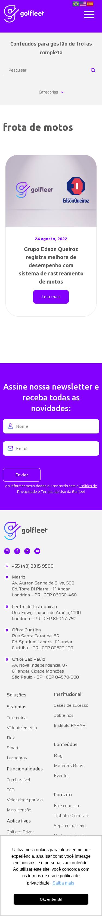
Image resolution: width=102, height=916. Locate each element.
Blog (58, 755)
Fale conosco (66, 805)
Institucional (67, 694)
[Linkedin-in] (27, 551)
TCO (11, 789)
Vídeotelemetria (22, 727)
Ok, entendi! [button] (51, 899)
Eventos (62, 775)
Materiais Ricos (68, 765)
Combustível (18, 779)
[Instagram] (7, 551)
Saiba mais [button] (63, 883)
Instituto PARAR (69, 725)
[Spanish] (90, 3)
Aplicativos (19, 820)
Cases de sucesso (71, 705)
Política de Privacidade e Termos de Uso (57, 488)
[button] (89, 14)
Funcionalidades (25, 768)
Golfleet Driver (20, 831)
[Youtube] (37, 551)
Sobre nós (63, 715)
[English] (83, 3)
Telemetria (17, 717)
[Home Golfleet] (24, 14)
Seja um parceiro (70, 825)
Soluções (16, 695)
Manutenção (19, 809)
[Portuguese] (76, 3)
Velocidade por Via (25, 799)
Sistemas (16, 706)
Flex (11, 737)
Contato (63, 794)
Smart (12, 747)
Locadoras (17, 757)
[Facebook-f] (17, 551)
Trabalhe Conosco (71, 815)
